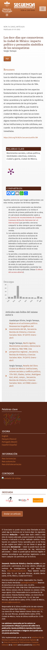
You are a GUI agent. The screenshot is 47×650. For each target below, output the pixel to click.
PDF (7, 59)
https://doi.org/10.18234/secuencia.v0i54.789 (21, 138)
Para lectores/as (9, 458)
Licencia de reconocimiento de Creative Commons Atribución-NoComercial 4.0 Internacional (24, 220)
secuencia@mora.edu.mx (11, 602)
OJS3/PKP (36, 645)
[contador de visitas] (11, 478)
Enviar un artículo (12, 514)
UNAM (15, 645)
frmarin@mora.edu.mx (34, 609)
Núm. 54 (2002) (9, 27)
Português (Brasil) (9, 442)
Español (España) (9, 445)
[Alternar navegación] (42, 8)
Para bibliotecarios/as (11, 464)
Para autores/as (8, 461)
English (5, 436)
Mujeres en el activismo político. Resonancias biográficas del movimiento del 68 (23, 326)
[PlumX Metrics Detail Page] (11, 171)
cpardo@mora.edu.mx (29, 583)
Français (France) (9, 439)
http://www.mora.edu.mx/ (17, 571)
